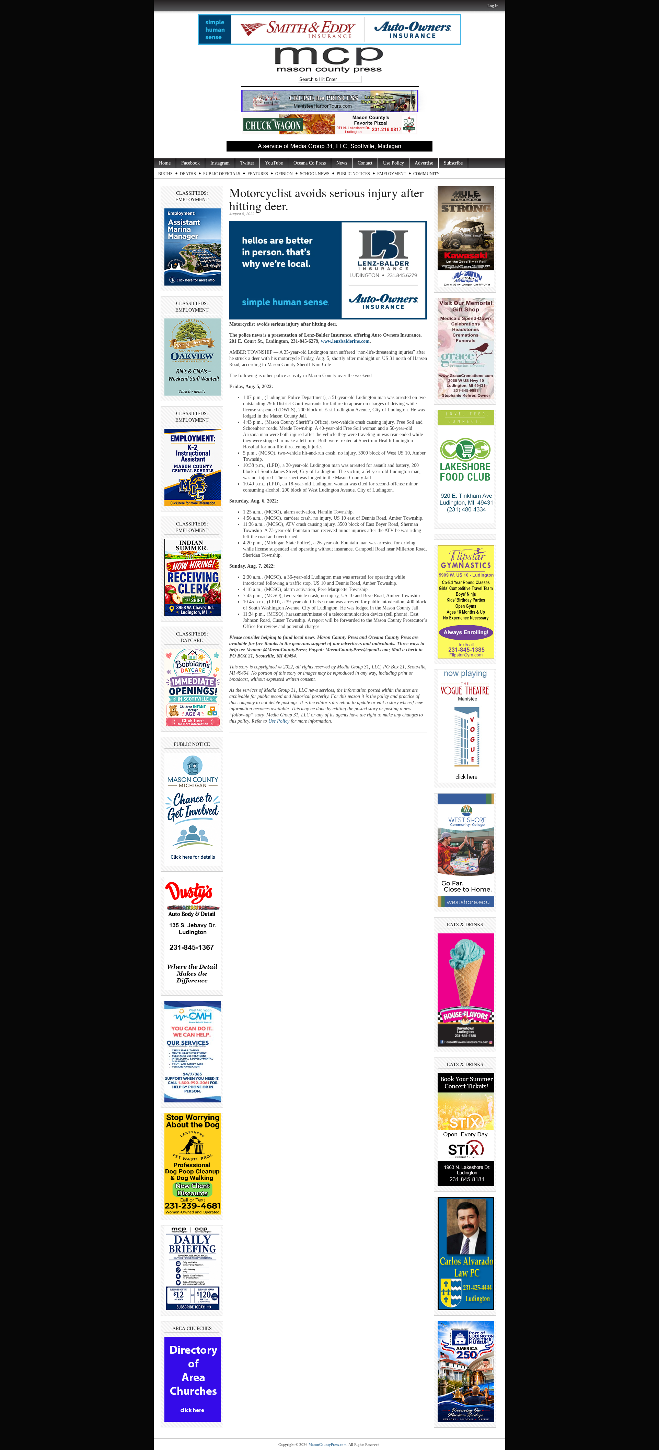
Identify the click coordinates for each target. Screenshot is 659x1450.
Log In (492, 5)
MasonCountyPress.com (328, 1444)
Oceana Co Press (309, 163)
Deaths (188, 173)
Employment (391, 173)
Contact (365, 163)
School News (315, 173)
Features (257, 173)
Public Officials (221, 173)
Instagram (220, 163)
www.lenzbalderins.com (345, 341)
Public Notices (353, 173)
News (341, 163)
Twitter (247, 163)
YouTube (274, 163)
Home (165, 163)
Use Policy (393, 163)
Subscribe (453, 163)
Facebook (190, 163)
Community (426, 173)
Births (165, 173)
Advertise (424, 163)
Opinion (284, 173)
